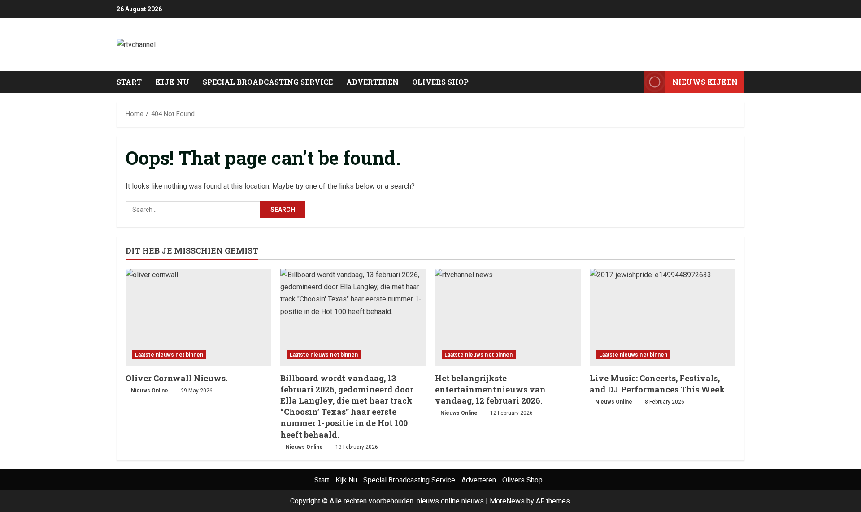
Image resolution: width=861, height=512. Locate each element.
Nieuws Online (149, 390)
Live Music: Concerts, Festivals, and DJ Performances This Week (657, 384)
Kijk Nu (172, 81)
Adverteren (372, 81)
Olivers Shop (440, 81)
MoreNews (507, 501)
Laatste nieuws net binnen (169, 355)
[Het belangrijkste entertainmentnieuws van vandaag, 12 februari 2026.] (508, 317)
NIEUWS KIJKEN (705, 81)
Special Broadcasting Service (268, 81)
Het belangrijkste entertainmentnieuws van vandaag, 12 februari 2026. (490, 389)
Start (129, 81)
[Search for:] (193, 209)
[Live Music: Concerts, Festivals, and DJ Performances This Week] (662, 317)
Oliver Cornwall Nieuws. (176, 378)
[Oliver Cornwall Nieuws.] (198, 317)
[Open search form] (634, 81)
